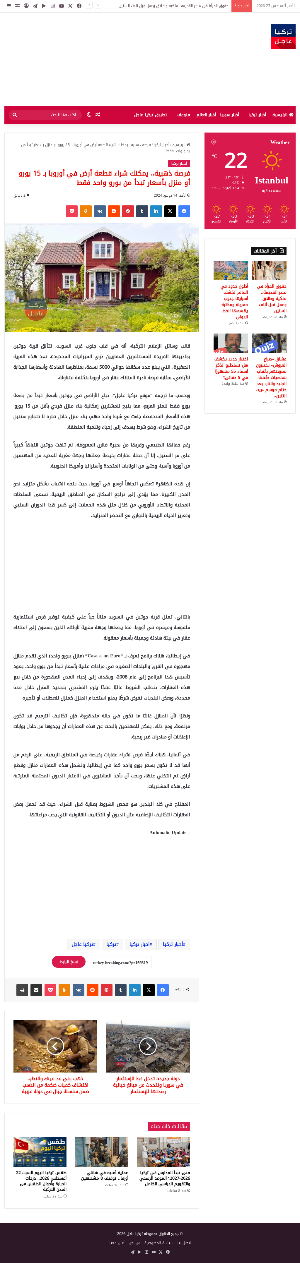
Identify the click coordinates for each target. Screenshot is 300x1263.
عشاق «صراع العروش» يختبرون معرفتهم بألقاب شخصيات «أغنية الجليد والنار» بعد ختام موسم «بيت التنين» (271, 377)
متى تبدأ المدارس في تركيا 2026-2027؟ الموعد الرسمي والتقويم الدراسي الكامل (164, 1178)
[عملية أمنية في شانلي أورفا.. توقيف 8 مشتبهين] (101, 1152)
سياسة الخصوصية (158, 1243)
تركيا (111, 944)
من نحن (134, 1243)
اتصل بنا (184, 1243)
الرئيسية (280, 115)
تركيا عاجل (82, 944)
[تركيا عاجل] (283, 36)
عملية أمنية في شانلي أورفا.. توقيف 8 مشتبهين (104, 1175)
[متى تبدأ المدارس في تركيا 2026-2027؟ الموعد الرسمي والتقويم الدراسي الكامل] (163, 1152)
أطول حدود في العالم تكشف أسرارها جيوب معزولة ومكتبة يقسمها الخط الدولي (234, 301)
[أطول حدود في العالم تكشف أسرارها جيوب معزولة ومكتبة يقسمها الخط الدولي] (231, 270)
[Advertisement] (100, 59)
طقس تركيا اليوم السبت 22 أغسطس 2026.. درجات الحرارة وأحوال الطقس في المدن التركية (41, 1181)
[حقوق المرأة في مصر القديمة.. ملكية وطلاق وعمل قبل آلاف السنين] (269, 270)
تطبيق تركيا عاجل (150, 115)
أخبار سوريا (229, 115)
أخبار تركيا (257, 115)
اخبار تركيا (139, 944)
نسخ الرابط (68, 962)
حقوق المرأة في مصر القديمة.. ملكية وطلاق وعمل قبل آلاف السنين (272, 298)
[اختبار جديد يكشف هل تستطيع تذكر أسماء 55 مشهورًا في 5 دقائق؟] (231, 343)
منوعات (183, 115)
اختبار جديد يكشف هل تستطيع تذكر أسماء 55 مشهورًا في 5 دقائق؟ (231, 368)
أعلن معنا (117, 1243)
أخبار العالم (206, 115)
